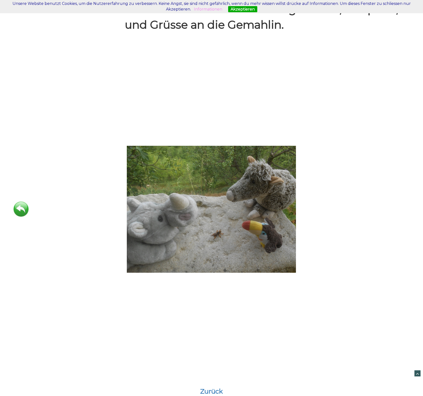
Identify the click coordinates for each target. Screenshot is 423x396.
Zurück (211, 391)
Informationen (208, 9)
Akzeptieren (243, 9)
